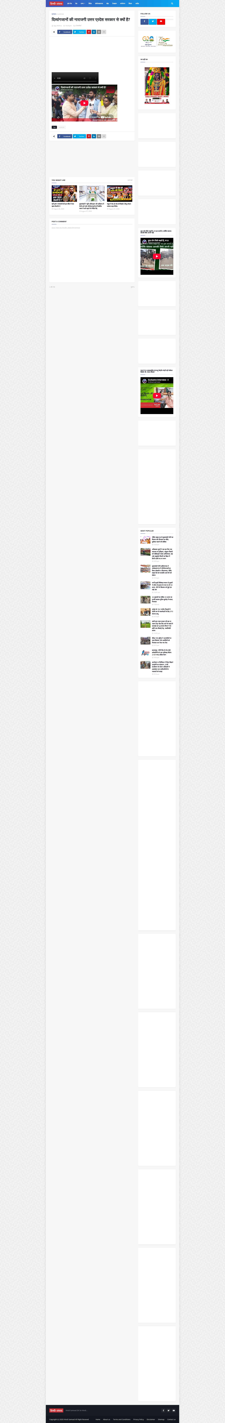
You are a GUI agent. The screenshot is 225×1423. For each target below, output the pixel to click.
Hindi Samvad (69, 1419)
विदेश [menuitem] (90, 3)
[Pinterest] (89, 32)
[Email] (99, 32)
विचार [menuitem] (130, 3)
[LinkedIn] (94, 32)
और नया (53, 287)
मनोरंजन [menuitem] (122, 3)
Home (98, 1419)
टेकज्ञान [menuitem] (114, 3)
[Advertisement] (92, 55)
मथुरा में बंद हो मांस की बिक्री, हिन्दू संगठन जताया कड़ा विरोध (119, 205)
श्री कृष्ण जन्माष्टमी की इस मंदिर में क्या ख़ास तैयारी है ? (63, 205)
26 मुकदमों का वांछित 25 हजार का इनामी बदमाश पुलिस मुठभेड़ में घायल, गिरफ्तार (162, 599)
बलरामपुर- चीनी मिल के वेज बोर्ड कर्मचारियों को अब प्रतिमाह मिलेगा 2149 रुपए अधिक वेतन (161, 652)
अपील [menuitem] (137, 3)
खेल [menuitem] (107, 3)
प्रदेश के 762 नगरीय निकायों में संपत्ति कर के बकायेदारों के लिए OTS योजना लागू (162, 611)
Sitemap (161, 1419)
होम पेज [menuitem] (69, 3)
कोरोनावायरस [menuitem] (99, 3)
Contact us (171, 1419)
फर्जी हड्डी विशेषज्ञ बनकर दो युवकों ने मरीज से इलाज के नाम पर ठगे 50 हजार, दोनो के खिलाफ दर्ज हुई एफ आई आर (162, 586)
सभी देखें (130, 180)
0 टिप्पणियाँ (78, 26)
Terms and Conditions (121, 1419)
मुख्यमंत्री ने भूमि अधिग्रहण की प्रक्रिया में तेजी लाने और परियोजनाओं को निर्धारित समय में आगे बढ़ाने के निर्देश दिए (91, 206)
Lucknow (60, 14)
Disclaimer (151, 1419)
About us (106, 1419)
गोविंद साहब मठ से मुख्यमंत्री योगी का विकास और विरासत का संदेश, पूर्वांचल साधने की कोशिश (162, 539)
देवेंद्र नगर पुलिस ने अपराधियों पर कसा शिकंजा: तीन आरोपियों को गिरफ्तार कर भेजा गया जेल (161, 640)
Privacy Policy (138, 1419)
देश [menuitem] (76, 3)
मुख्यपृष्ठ (54, 14)
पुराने (132, 287)
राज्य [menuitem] (82, 3)
